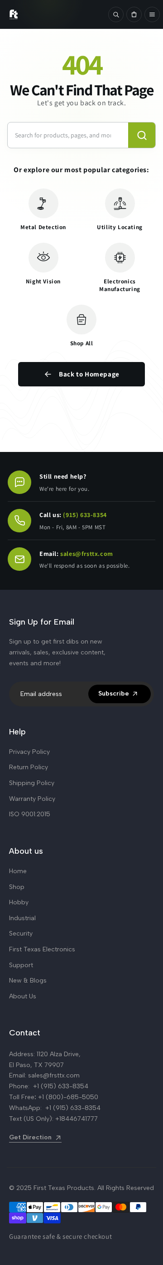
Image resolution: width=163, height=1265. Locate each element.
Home (18, 871)
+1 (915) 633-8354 (60, 1086)
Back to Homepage (89, 374)
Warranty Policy (32, 799)
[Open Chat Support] (19, 482)
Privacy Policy (29, 752)
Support (21, 965)
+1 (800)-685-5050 (68, 1097)
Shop (16, 887)
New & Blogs (28, 980)
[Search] (116, 14)
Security (21, 933)
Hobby (19, 902)
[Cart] (134, 14)
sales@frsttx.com (86, 554)
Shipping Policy (31, 783)
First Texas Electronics (42, 949)
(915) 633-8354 (84, 515)
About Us (22, 996)
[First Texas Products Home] (54, 14)
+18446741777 (76, 1119)
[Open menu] (152, 14)
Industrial (22, 918)
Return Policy (28, 767)
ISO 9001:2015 (29, 814)
